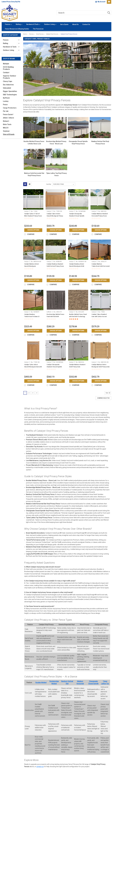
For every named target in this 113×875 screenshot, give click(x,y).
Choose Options (33, 230)
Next (107, 393)
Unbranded (7, 88)
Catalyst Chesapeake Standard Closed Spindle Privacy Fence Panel (76, 216)
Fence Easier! (8, 114)
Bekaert (6, 121)
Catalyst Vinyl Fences (52, 34)
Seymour (6, 131)
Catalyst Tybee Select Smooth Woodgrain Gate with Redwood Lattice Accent (33, 367)
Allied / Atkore (8, 118)
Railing (18, 24)
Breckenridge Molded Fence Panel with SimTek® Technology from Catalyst (55, 317)
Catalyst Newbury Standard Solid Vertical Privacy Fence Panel (55, 266)
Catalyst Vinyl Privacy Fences (69, 34)
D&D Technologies (10, 95)
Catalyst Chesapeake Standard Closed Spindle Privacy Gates (54, 367)
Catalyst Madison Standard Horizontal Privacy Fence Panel (100, 216)
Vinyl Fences (40, 34)
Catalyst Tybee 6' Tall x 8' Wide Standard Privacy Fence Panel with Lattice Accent (33, 216)
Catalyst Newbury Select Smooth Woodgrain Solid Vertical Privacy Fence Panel (78, 266)
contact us (40, 766)
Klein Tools (7, 124)
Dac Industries (8, 85)
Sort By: (48, 184)
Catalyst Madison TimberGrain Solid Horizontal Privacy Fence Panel (100, 266)
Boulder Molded (41, 682)
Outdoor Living (49, 24)
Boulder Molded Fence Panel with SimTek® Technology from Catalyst (78, 317)
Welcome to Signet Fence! (10, 2)
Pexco (5, 104)
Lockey (5, 101)
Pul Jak (5, 111)
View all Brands (8, 134)
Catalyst (6, 72)
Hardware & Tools (32, 24)
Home (25, 34)
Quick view (33, 208)
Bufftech (6, 98)
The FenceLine (38, 29)
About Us (75, 24)
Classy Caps (7, 81)
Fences (7, 24)
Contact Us (86, 24)
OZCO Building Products (8, 68)
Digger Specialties (10, 91)
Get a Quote (64, 24)
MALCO (5, 128)
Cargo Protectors (9, 108)
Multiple (6, 64)
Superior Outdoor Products (9, 77)
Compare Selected (103, 398)
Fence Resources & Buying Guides (17, 29)
